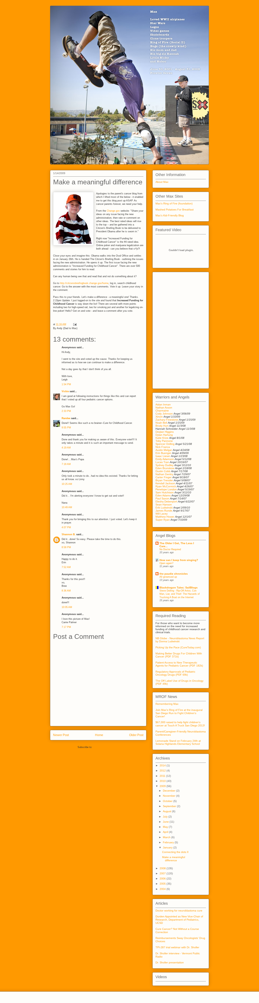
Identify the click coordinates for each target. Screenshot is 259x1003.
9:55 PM (66, 427)
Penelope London (166, 489)
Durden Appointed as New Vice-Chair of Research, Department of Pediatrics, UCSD (179, 919)
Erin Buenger (163, 453)
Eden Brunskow (164, 468)
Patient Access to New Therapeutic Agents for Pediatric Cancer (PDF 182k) (179, 664)
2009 (163, 786)
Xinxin (159, 416)
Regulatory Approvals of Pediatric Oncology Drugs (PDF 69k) (175, 673)
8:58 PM (66, 547)
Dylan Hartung (164, 434)
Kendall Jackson (165, 483)
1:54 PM (66, 384)
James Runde (163, 510)
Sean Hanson (163, 504)
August (167, 811)
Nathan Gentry (164, 474)
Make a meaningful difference (173, 859)
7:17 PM (66, 627)
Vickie (65, 391)
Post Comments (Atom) (106, 747)
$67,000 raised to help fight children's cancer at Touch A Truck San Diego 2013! (180, 724)
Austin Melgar (163, 449)
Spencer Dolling (164, 443)
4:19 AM (66, 447)
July (165, 816)
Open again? (166, 563)
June (166, 821)
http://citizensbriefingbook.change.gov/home (84, 283)
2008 (163, 868)
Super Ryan (162, 519)
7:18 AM (66, 464)
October (168, 801)
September (170, 806)
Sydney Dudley (164, 465)
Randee (66, 418)
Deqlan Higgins (164, 431)
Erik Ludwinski (164, 507)
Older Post (136, 735)
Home (99, 735)
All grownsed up (168, 576)
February (169, 842)
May (166, 826)
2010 (163, 780)
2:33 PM (66, 411)
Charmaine (162, 410)
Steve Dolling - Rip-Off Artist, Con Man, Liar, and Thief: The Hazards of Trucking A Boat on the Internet (179, 594)
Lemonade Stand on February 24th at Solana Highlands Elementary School (178, 742)
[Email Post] (74, 324)
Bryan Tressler (164, 480)
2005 (163, 883)
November (169, 795)
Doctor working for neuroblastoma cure (178, 910)
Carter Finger (163, 477)
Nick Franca (162, 446)
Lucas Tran (162, 462)
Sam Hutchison (164, 492)
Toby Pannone (164, 440)
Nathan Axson (163, 407)
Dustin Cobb (162, 471)
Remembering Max (166, 703)
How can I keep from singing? (178, 560)
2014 (163, 765)
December (169, 790)
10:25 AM (67, 484)
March (167, 837)
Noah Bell (161, 422)
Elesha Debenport (166, 501)
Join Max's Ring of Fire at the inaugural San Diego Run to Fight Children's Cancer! (178, 713)
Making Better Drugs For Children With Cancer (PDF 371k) (178, 655)
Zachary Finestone (166, 419)
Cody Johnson (164, 413)
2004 (163, 888)
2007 (163, 873)
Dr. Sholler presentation (169, 962)
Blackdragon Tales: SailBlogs (178, 587)
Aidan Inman (163, 404)
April (166, 831)
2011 (163, 775)
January (168, 847)
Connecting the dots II (175, 852)
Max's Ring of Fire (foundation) (174, 203)
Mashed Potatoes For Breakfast (174, 209)
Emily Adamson (164, 459)
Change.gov (113, 210)
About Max (161, 181)
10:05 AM (67, 607)
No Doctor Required (170, 549)
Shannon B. (68, 534)
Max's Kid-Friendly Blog (169, 215)
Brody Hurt (161, 425)
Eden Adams (163, 495)
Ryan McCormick (165, 486)
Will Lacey (161, 513)
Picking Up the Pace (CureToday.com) (178, 647)
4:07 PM (66, 527)
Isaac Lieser (162, 456)
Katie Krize (161, 437)
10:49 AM (67, 507)
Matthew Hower (164, 516)
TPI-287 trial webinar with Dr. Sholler (177, 947)
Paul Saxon (162, 498)
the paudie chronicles (173, 573)
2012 (163, 770)
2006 (163, 878)
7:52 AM (66, 567)
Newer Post (61, 735)
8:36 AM (66, 590)
